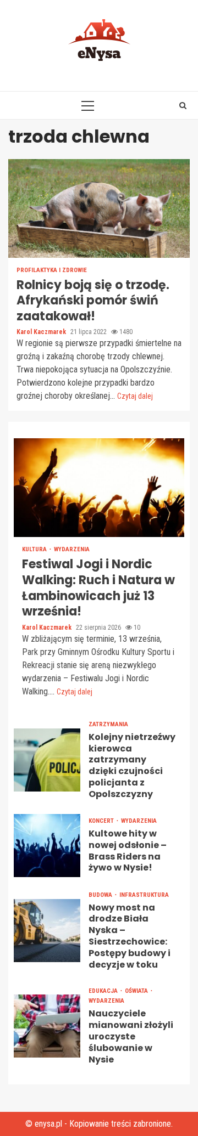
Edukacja (104, 991)
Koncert (102, 821)
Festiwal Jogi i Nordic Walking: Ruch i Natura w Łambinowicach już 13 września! (99, 487)
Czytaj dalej (135, 396)
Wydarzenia (72, 549)
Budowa (101, 895)
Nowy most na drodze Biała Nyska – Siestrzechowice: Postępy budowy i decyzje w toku (47, 930)
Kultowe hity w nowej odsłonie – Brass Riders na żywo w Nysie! (47, 845)
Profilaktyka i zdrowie (51, 270)
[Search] (183, 105)
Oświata (137, 991)
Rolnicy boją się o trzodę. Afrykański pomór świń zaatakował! (99, 208)
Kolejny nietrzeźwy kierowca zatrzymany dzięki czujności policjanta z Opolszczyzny (47, 760)
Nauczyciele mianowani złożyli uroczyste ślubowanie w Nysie (47, 1026)
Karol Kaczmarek (42, 332)
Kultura (35, 549)
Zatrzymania (108, 724)
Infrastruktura (144, 895)
